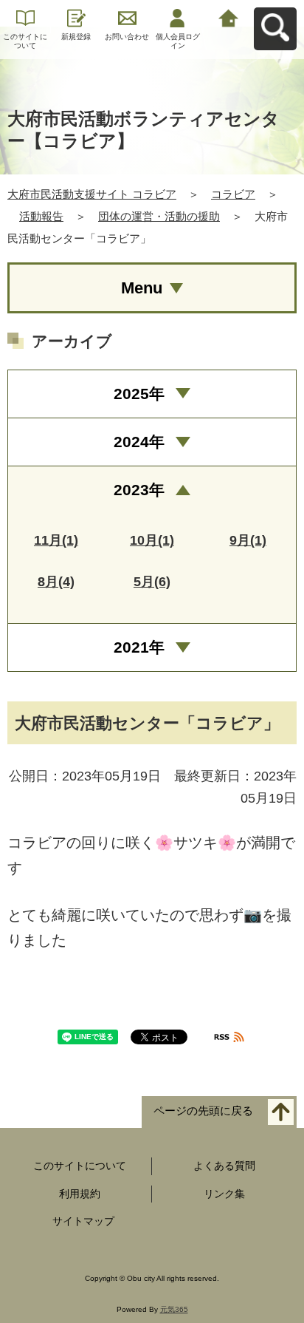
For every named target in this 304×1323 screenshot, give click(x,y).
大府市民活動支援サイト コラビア (91, 194)
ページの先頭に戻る (203, 1110)
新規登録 (76, 37)
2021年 (139, 647)
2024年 (139, 441)
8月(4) (56, 581)
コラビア (233, 194)
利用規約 (79, 1194)
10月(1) (152, 540)
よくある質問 (224, 1165)
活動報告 (41, 216)
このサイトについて (25, 41)
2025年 (139, 393)
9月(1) (247, 540)
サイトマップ (83, 1221)
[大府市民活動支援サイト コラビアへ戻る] (228, 17)
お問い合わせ (127, 37)
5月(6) (152, 581)
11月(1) (56, 540)
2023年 (139, 489)
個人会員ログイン (178, 41)
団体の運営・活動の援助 (159, 216)
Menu (141, 288)
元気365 (174, 1309)
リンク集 (224, 1194)
